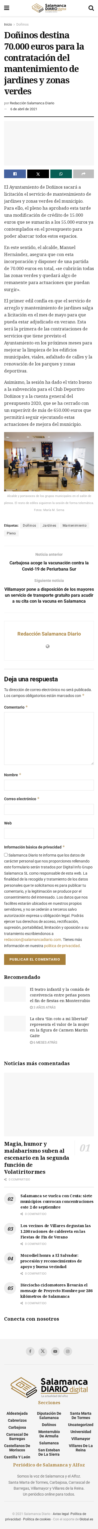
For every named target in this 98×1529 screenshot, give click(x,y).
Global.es (86, 1519)
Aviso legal (61, 1514)
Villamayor (80, 1439)
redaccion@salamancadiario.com (32, 939)
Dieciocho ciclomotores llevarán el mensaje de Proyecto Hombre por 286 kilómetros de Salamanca (56, 1290)
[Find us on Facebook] (30, 1351)
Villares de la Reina (81, 1448)
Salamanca (49, 1443)
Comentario (16, 707)
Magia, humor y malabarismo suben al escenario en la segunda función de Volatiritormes (36, 1157)
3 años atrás (44, 1007)
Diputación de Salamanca (49, 1415)
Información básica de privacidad (34, 847)
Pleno (11, 533)
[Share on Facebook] (15, 174)
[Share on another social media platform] (83, 174)
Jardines (49, 525)
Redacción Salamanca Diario (32, 103)
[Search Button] (91, 8)
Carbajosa (17, 1427)
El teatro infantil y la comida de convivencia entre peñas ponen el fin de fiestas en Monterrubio (60, 995)
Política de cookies (37, 1519)
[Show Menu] (6, 8)
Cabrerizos (17, 1420)
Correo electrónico (22, 798)
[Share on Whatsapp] (61, 174)
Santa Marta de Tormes (80, 1415)
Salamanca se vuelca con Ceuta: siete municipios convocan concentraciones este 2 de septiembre (57, 1201)
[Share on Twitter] (38, 174)
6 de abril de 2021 (23, 109)
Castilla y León (17, 1457)
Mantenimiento (75, 525)
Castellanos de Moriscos (17, 1448)
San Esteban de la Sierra (49, 1452)
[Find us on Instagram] (67, 1351)
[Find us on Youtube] (55, 1351)
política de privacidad (62, 946)
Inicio (8, 24)
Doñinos (22, 24)
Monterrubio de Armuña (49, 1434)
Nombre (13, 774)
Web (8, 823)
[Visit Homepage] (49, 8)
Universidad (81, 1432)
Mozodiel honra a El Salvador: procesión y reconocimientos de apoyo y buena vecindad (51, 1261)
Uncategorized (80, 1425)
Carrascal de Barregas (17, 1436)
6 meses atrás (45, 1042)
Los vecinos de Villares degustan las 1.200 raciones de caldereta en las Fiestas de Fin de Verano (55, 1231)
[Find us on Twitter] (42, 1352)
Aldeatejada (17, 1413)
